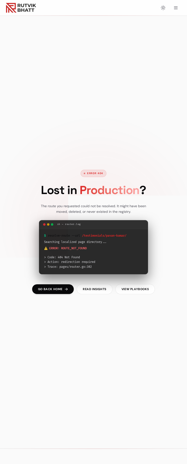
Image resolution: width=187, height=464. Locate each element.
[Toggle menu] (175, 7)
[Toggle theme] (163, 7)
